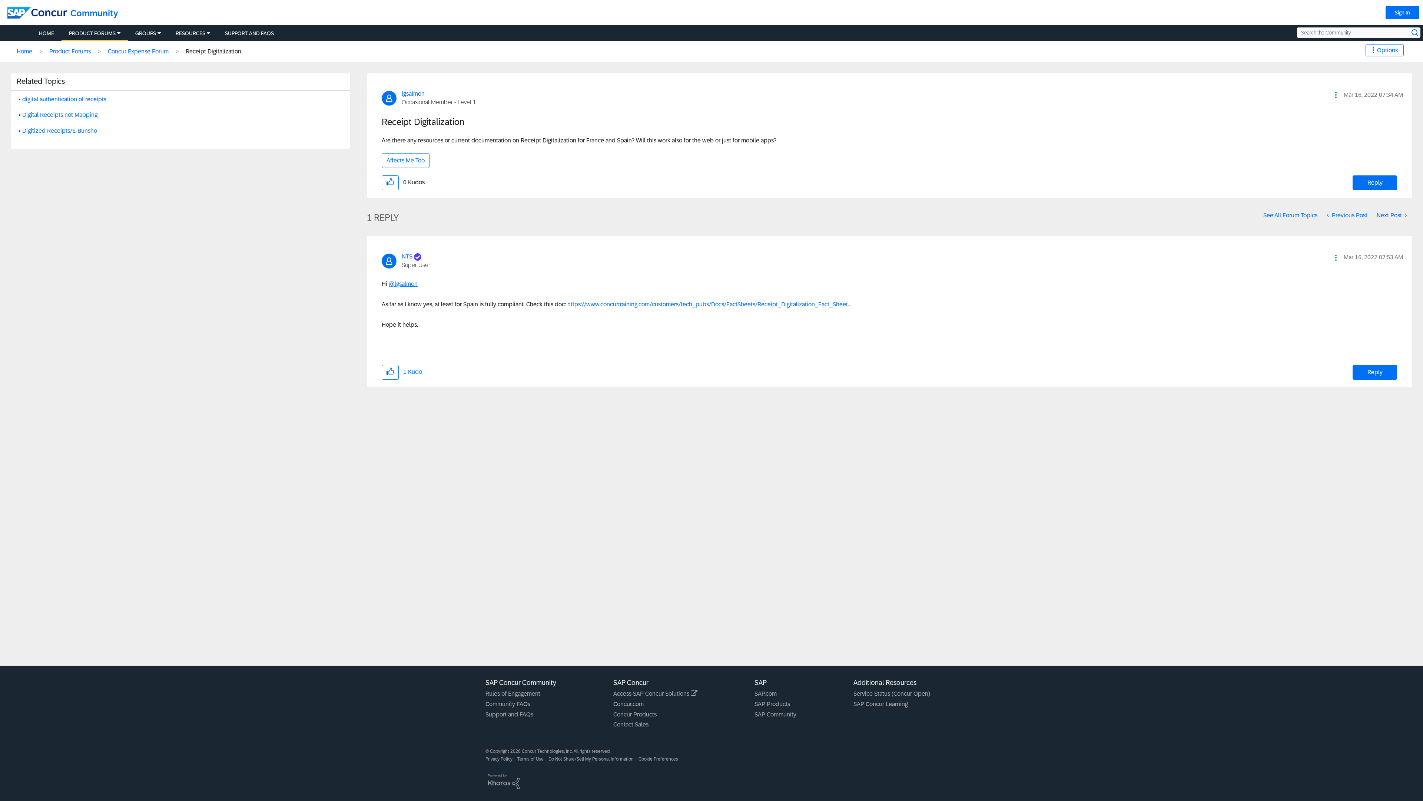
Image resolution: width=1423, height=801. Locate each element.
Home (24, 51)
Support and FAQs (509, 714)
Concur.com (628, 704)
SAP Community (775, 714)
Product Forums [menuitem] (92, 33)
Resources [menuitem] (190, 33)
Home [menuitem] (46, 33)
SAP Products (772, 704)
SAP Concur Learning (880, 704)
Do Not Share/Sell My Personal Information (591, 759)
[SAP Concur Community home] (37, 13)
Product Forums (70, 51)
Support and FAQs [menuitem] (249, 33)
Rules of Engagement (512, 693)
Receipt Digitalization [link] (213, 51)
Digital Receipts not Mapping (59, 115)
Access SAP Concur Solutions (652, 693)
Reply (1375, 182)
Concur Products (635, 714)
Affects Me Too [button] (406, 160)
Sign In (1402, 13)
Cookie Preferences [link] (658, 759)
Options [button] (1387, 50)
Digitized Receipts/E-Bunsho (59, 131)
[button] (1336, 95)
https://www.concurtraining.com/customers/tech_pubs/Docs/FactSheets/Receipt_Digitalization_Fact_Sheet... (709, 304)
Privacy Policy (499, 759)
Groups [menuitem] (145, 33)
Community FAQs (507, 704)
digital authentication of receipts (64, 99)
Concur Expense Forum (138, 51)
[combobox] (1358, 32)
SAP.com (765, 693)
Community (94, 13)
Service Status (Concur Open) (891, 693)
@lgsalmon (403, 284)
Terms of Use (530, 759)
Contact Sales (631, 724)
